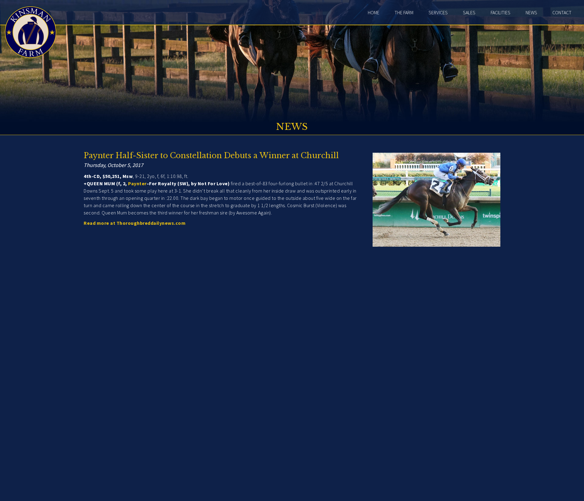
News (531, 12)
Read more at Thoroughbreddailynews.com (135, 223)
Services (438, 12)
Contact (562, 12)
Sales (469, 12)
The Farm (404, 12)
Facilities (500, 12)
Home (373, 12)
